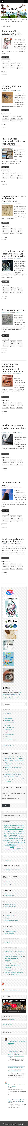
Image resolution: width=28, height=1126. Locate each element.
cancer (6, 831)
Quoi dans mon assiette (10, 904)
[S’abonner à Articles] (3, 984)
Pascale (15, 690)
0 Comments (18, 145)
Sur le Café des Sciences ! (12, 990)
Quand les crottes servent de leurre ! (13, 767)
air (17, 825)
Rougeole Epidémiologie (10, 906)
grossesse (7, 838)
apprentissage (20, 827)
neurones (13, 840)
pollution (9, 842)
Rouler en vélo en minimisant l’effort (11, 32)
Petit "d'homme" (8, 729)
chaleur (17, 831)
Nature (6, 724)
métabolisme (5, 840)
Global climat (8, 860)
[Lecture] (3, 1011)
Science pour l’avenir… (13, 310)
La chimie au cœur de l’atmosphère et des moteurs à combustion (13, 254)
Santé (6, 732)
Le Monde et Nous (6, 35)
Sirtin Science (8, 918)
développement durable (18, 833)
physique (4, 842)
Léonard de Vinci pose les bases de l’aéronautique (13, 198)
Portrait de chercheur (10, 731)
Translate (12, 1019)
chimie (21, 831)
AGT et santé (8, 781)
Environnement (8, 718)
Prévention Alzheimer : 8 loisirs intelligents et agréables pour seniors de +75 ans (16, 1053)
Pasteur (22, 840)
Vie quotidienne (8, 738)
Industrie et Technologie (10, 884)
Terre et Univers (8, 736)
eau (5, 836)
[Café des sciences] (10, 594)
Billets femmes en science (9, 685)
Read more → (5, 57)
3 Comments (18, 373)
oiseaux (17, 840)
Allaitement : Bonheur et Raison (12, 893)
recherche (21, 842)
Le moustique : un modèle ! (11, 87)
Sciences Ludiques (9, 969)
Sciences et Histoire (9, 734)
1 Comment (18, 35)
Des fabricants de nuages (10, 483)
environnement (14, 836)
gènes (11, 838)
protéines (14, 842)
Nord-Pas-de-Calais (9, 727)
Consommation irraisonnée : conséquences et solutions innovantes (12, 368)
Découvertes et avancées (11, 715)
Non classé (7, 725)
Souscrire (6, 805)
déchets (11, 833)
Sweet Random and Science (11, 920)
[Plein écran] (24, 1011)
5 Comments (18, 543)
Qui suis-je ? (7, 769)
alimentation (21, 825)
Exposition (22, 836)
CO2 (8, 833)
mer (22, 838)
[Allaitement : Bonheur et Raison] (8, 649)
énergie (20, 849)
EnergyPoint (7, 881)
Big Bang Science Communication (13, 869)
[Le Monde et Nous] (14, 10)
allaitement (8, 827)
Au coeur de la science (10, 915)
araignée (6, 829)
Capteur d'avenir (8, 942)
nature (9, 840)
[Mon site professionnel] (10, 628)
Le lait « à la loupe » (15, 974)
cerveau (12, 831)
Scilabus (7, 917)
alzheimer (14, 827)
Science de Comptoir (9, 933)
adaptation (6, 825)
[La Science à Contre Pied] (10, 638)
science (15, 847)
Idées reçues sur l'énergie (11, 882)
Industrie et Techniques (10, 722)
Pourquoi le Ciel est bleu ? (11, 931)
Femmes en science (9, 720)
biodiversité (12, 829)
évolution (14, 850)
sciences (20, 847)
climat (5, 833)
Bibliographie (8, 713)
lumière (19, 838)
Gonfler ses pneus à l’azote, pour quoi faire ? (13, 428)
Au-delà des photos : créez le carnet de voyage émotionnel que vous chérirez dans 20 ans (15, 963)
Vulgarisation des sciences (11, 739)
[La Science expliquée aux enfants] (8, 666)
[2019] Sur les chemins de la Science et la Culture (13, 141)
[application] (14, 1006)
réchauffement (10, 845)
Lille (14, 838)
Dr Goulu (7, 929)
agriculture (14, 825)
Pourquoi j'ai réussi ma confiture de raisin (14, 756)
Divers (6, 716)
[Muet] (22, 1011)
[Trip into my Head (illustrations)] (8, 682)
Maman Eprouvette (9, 895)
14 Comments (19, 432)
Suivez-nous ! (7, 1024)
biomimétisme (19, 829)
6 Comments (18, 487)
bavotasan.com (20, 1124)
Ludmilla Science (9, 871)
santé (12, 847)
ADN (10, 825)
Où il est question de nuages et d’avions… (12, 540)
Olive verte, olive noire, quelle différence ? (14, 758)
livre (17, 838)
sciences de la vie (11, 849)
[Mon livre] (11, 618)
